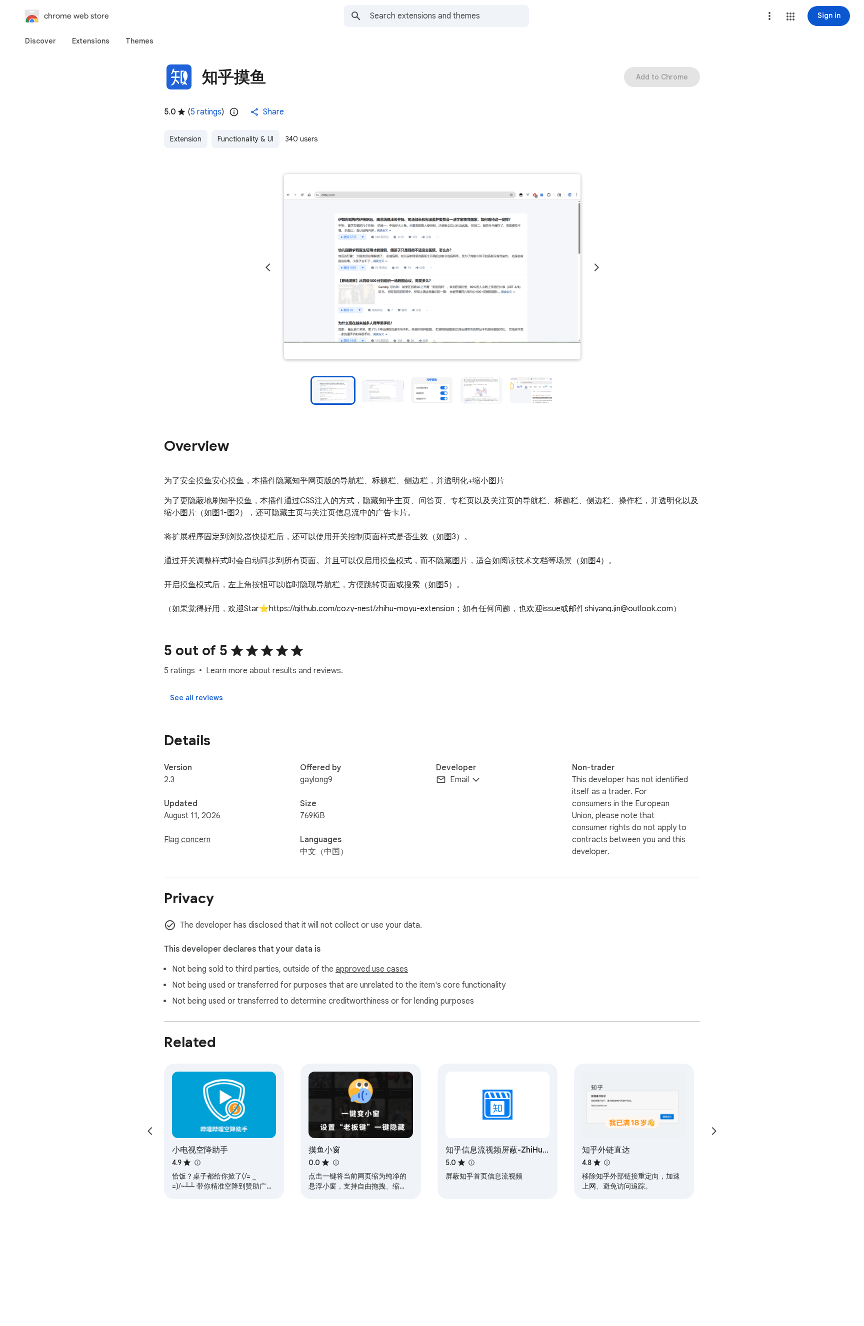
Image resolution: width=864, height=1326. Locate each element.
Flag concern (187, 840)
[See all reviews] (196, 698)
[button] (790, 16)
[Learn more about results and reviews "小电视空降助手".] (197, 1163)
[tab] (40, 41)
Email (459, 780)
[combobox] (449, 16)
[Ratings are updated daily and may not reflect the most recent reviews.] (234, 112)
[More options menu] (770, 16)
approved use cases (372, 969)
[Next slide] (596, 267)
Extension (186, 138)
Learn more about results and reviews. (274, 671)
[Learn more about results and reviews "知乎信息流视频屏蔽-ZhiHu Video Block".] (472, 1163)
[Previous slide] (268, 267)
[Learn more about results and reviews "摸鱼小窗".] (336, 1163)
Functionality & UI (246, 138)
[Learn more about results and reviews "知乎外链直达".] (607, 1163)
